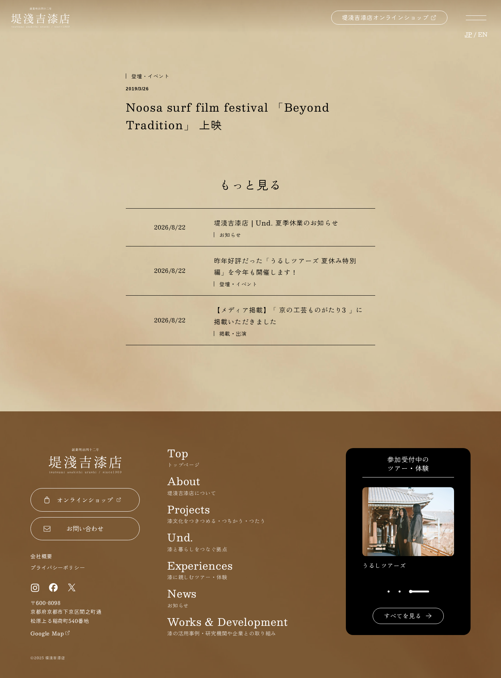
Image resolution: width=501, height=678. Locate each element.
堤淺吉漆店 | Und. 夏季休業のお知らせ (276, 222)
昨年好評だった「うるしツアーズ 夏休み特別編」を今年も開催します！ (285, 266)
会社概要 (41, 556)
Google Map (47, 633)
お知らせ (230, 234)
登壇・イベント (150, 76)
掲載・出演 (232, 333)
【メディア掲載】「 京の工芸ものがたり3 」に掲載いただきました (288, 315)
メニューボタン (476, 18)
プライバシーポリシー (57, 567)
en (482, 34)
